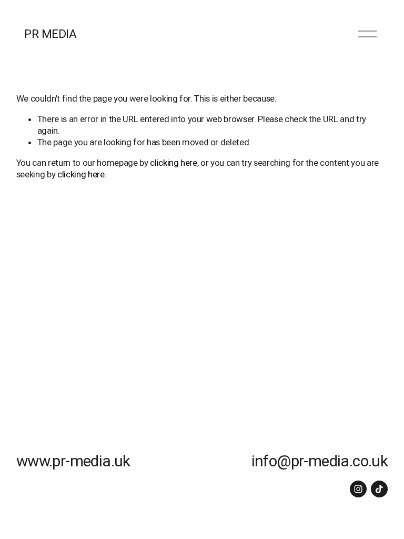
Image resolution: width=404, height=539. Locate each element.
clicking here (173, 162)
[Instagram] (358, 489)
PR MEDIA (50, 34)
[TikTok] (379, 489)
